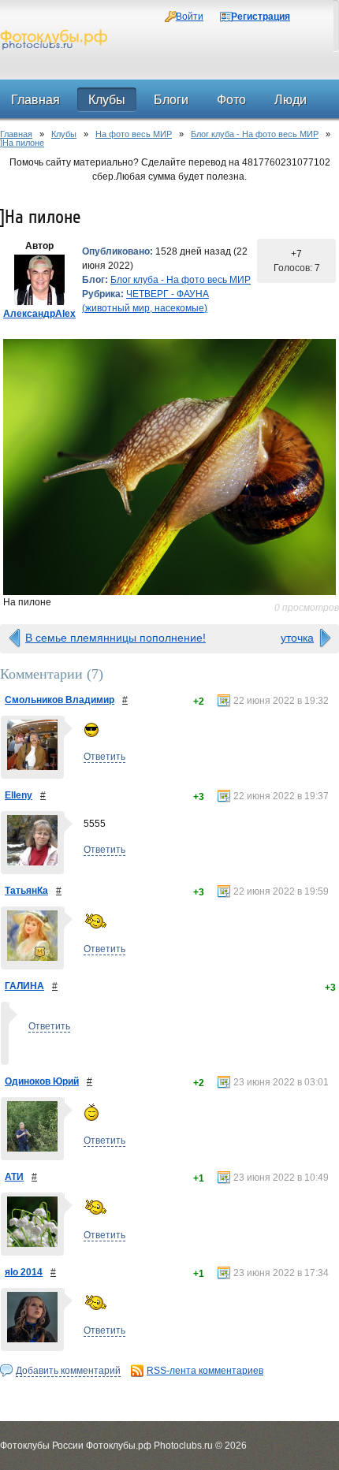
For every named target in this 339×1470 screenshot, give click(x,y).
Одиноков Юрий (42, 1081)
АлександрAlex (39, 313)
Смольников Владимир (59, 699)
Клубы (63, 134)
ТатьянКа (26, 890)
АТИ (14, 1176)
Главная (16, 134)
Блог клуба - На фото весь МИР (255, 134)
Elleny (18, 795)
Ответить (104, 756)
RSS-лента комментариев (205, 1370)
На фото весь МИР (133, 134)
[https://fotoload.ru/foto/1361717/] (169, 467)
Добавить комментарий (68, 1370)
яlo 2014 (24, 1272)
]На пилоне (22, 142)
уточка (297, 637)
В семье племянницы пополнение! (115, 637)
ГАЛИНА (24, 986)
